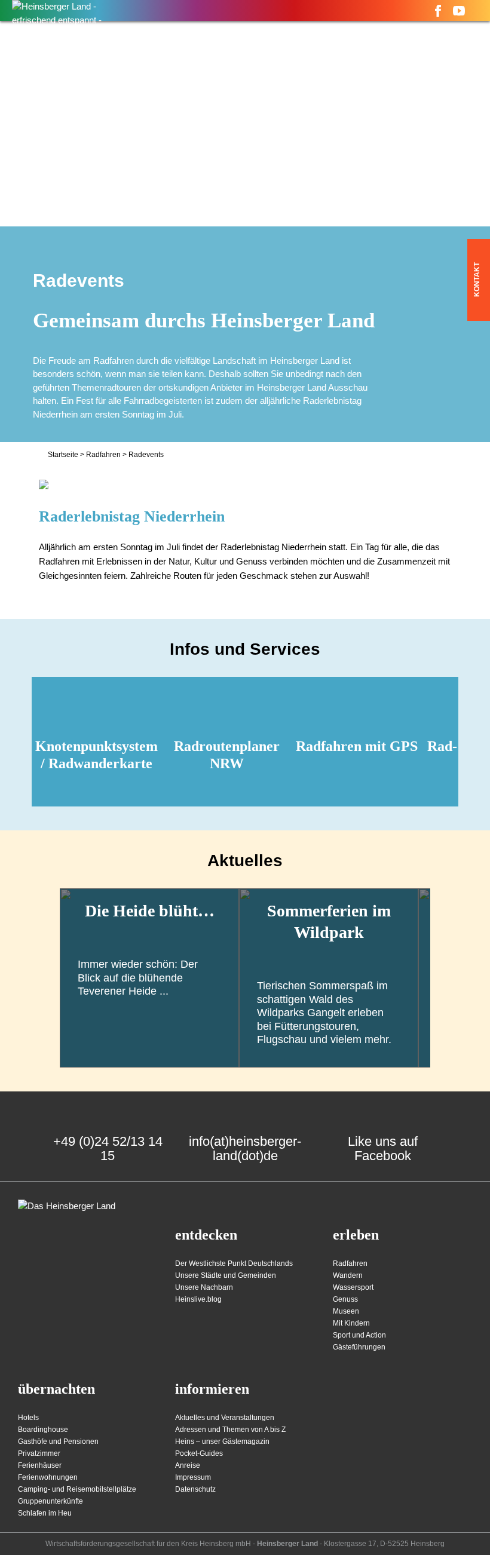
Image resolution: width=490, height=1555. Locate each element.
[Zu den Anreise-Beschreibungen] (66, 1206)
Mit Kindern (351, 1323)
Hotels (28, 1417)
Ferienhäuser (40, 1465)
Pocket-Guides (199, 1453)
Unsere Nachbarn (204, 1287)
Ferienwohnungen (48, 1477)
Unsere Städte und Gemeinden (225, 1275)
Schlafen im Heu (45, 1513)
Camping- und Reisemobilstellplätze (77, 1489)
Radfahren (103, 454)
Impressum (193, 1477)
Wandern (348, 1275)
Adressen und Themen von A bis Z (230, 1429)
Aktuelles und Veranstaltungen (224, 1417)
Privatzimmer (39, 1453)
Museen (346, 1311)
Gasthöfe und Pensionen (58, 1441)
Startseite (63, 454)
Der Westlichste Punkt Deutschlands (234, 1263)
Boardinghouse (43, 1429)
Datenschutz (195, 1489)
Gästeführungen (359, 1347)
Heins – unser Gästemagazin (222, 1441)
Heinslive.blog (198, 1299)
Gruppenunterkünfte (50, 1501)
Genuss (345, 1299)
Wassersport (353, 1287)
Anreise (187, 1465)
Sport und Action (359, 1335)
